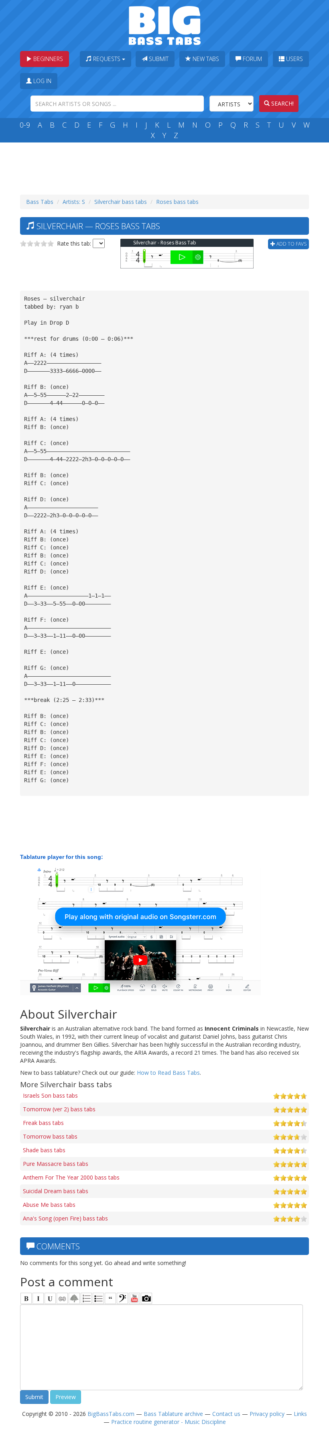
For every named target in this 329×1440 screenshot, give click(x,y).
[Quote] (110, 1298)
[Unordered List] (98, 1298)
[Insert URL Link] (62, 1298)
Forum (251, 59)
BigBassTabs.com (110, 1414)
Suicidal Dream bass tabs (55, 1191)
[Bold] (26, 1298)
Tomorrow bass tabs (50, 1136)
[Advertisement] (166, 166)
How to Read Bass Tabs (168, 1072)
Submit (158, 59)
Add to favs (291, 243)
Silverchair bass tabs (120, 201)
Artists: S (74, 201)
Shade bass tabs (44, 1150)
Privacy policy (267, 1414)
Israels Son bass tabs (50, 1095)
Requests (106, 59)
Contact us (226, 1414)
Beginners (47, 59)
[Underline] (50, 1298)
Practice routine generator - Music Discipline (168, 1422)
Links (300, 1414)
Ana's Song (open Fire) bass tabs (65, 1218)
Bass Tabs (39, 201)
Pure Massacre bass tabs (55, 1163)
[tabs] (122, 1298)
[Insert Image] (74, 1298)
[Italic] (38, 1298)
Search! (282, 103)
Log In (41, 81)
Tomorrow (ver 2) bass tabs (59, 1109)
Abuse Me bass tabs (49, 1204)
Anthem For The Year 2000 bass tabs (71, 1177)
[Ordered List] (86, 1298)
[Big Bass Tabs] (165, 24)
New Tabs (205, 59)
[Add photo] (146, 1298)
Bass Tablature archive (173, 1414)
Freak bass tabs (43, 1123)
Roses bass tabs (177, 201)
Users (293, 59)
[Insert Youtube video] (134, 1298)
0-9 (25, 125)
